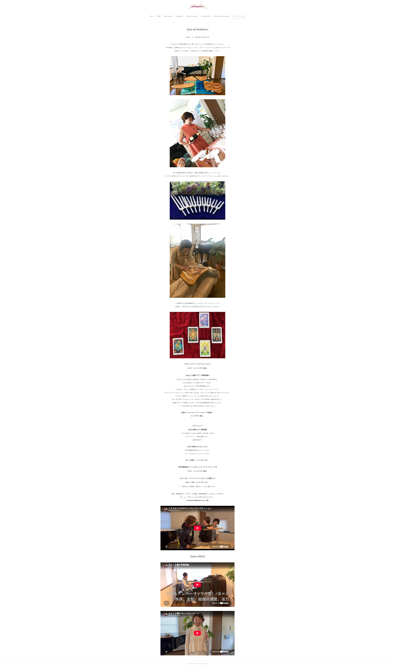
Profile (158, 16)
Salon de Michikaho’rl (239, 16)
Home (151, 16)
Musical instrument (191, 16)
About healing (168, 16)
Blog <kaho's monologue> (221, 16)
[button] (151, 16)
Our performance (206, 16)
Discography (179, 16)
